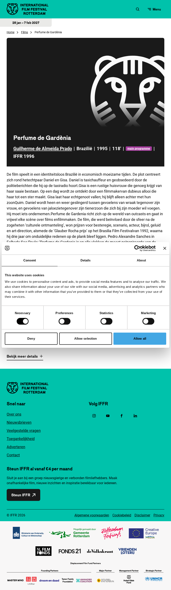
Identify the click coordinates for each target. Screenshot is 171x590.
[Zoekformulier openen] (138, 9)
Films (24, 32)
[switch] (64, 321)
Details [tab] (85, 260)
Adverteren (16, 447)
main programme (138, 148)
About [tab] (141, 260)
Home (10, 32)
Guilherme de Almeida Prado (42, 148)
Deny (31, 338)
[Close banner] (164, 248)
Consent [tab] (29, 260)
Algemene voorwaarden (91, 515)
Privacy (158, 515)
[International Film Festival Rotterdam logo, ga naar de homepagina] (27, 9)
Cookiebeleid (121, 515)
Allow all (139, 338)
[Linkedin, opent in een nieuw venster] (135, 416)
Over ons (14, 414)
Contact (13, 455)
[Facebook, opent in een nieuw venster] (121, 416)
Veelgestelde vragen (24, 430)
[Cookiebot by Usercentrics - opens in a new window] (137, 248)
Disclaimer (142, 515)
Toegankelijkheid (21, 438)
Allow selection (85, 338)
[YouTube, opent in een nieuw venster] (108, 416)
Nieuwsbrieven (19, 422)
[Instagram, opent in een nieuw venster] (94, 416)
